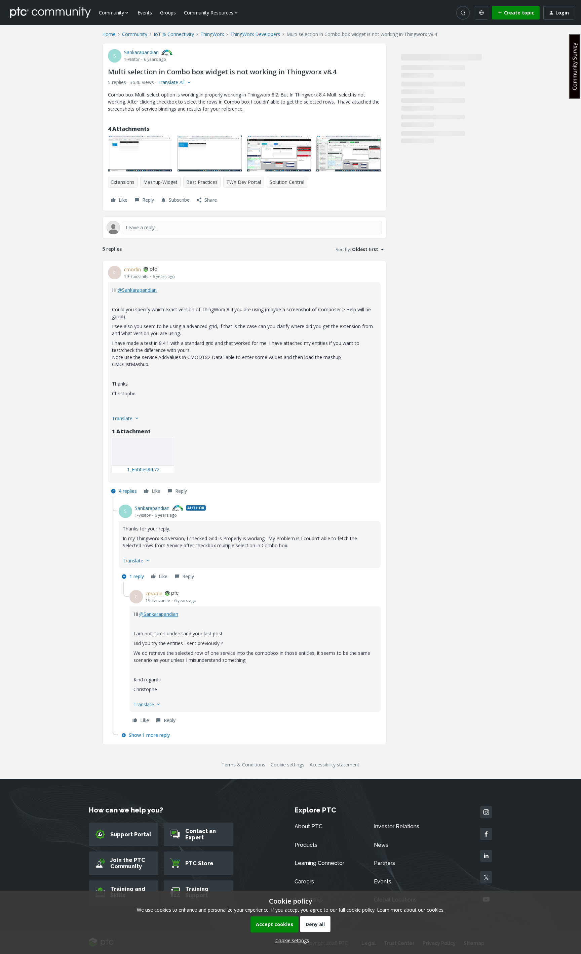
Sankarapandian (141, 52)
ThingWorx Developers (255, 34)
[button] (516, 12)
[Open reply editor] (244, 227)
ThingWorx (212, 34)
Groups (168, 12)
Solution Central (287, 182)
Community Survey (574, 66)
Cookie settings (287, 764)
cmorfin (132, 269)
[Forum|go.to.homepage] (50, 12)
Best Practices (202, 182)
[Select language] (481, 12)
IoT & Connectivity (174, 34)
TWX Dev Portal (243, 182)
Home (109, 34)
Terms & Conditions (243, 764)
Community (134, 34)
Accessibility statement (334, 764)
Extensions (122, 182)
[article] (244, 381)
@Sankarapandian (137, 290)
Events (145, 12)
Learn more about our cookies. (410, 910)
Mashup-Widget (160, 182)
